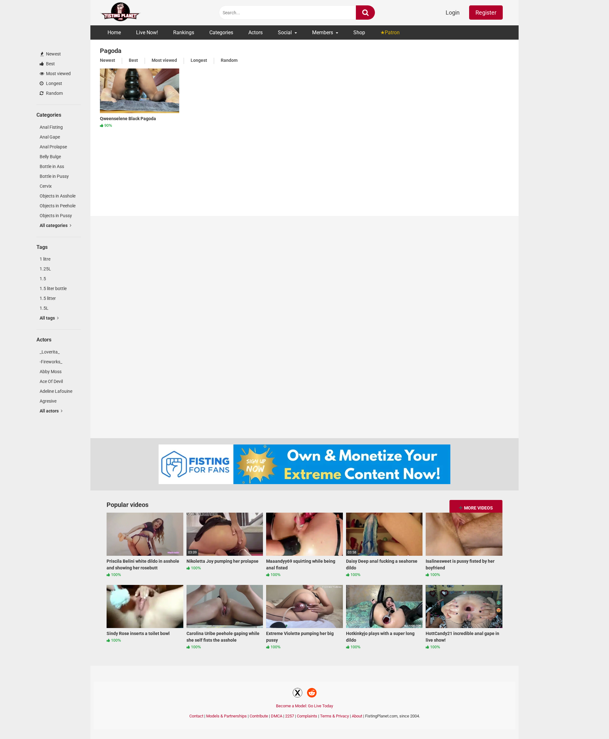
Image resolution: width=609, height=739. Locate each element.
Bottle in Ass (52, 166)
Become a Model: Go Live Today (304, 705)
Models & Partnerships (226, 716)
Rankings (183, 32)
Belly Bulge (50, 156)
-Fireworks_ (51, 361)
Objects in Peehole (57, 205)
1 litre (45, 259)
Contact (196, 716)
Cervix (46, 186)
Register (485, 12)
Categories (221, 32)
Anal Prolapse (53, 146)
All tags (48, 318)
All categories (54, 225)
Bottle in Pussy (54, 176)
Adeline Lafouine (56, 391)
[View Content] (120, 13)
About (357, 716)
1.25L (45, 268)
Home (114, 32)
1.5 (43, 278)
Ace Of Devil (51, 381)
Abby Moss (51, 371)
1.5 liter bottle (53, 288)
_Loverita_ (50, 351)
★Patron (390, 32)
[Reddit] (312, 693)
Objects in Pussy (56, 215)
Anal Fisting (51, 127)
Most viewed (58, 73)
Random (54, 93)
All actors (50, 410)
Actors (255, 32)
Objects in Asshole (57, 195)
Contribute (259, 716)
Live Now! (147, 32)
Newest (53, 53)
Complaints (307, 716)
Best (50, 63)
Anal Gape (50, 136)
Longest (53, 83)
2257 (289, 716)
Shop (359, 32)
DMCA (276, 716)
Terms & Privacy (334, 716)
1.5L (44, 308)
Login (453, 12)
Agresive (48, 401)
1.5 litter (48, 298)
